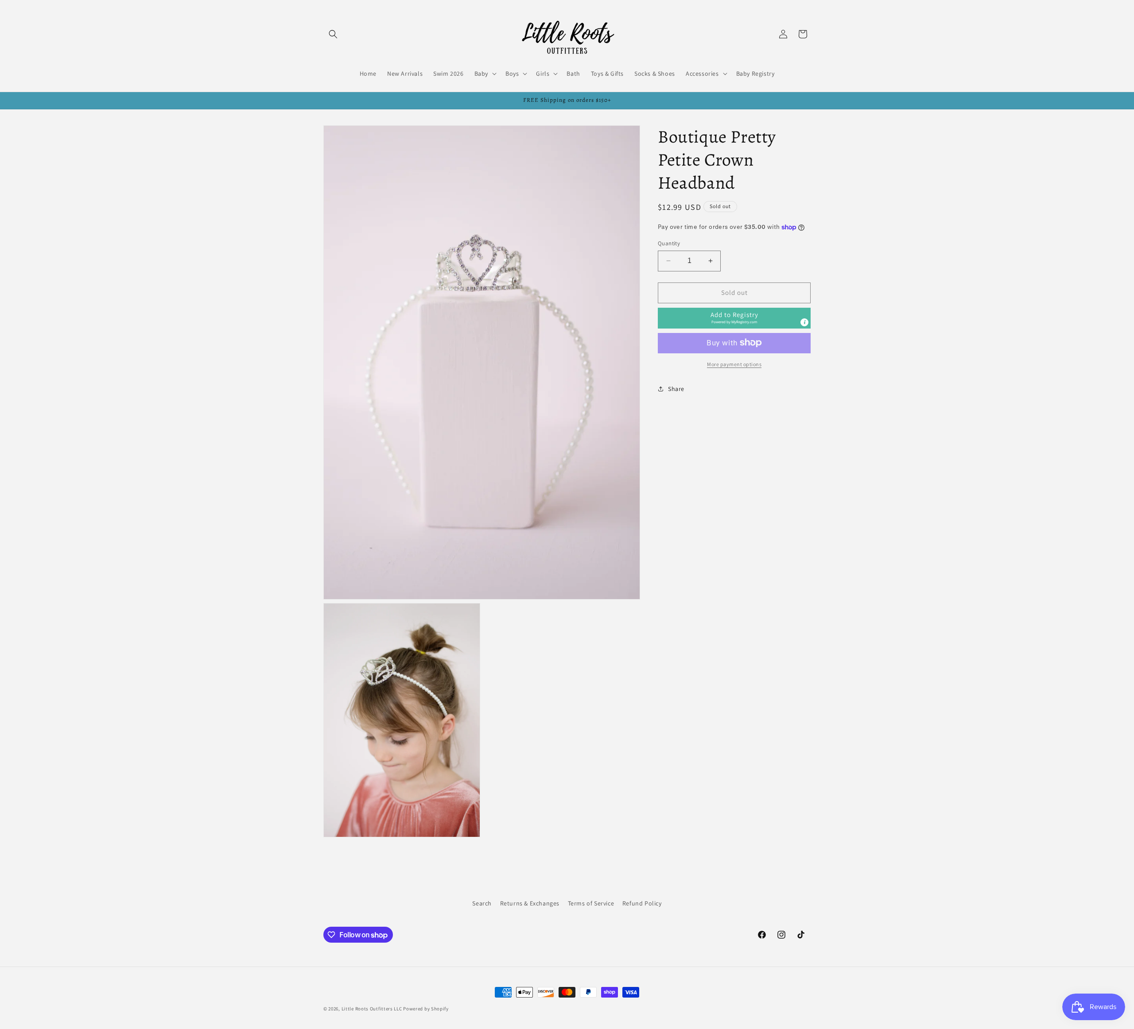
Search (482, 903)
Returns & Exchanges (529, 903)
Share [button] (676, 389)
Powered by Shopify (426, 1009)
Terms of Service (591, 903)
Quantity (669, 243)
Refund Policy (642, 903)
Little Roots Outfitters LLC (372, 1009)
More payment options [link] (734, 363)
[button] (333, 34)
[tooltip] (804, 322)
